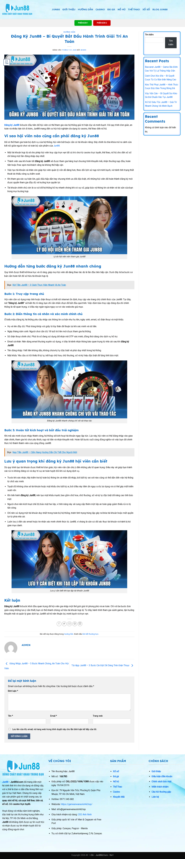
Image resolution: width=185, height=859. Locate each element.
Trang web (98, 716)
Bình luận (13, 691)
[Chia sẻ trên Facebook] (59, 623)
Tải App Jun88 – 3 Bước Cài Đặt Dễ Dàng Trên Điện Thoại (101, 665)
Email (53, 716)
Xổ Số (146, 9)
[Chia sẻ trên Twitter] (64, 623)
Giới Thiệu (68, 9)
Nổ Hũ (122, 9)
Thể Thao (134, 9)
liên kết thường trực (90, 634)
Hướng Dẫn (85, 9)
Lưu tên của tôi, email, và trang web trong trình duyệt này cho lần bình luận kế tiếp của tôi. (54, 729)
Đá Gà (111, 9)
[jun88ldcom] (17, 9)
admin (83, 50)
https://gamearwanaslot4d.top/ (76, 804)
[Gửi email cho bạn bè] (69, 623)
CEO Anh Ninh (85, 814)
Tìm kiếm (149, 34)
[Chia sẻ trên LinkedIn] (80, 623)
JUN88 (56, 9)
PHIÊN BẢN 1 (83, 23)
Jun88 (56, 145)
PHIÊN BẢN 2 (102, 23)
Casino (100, 9)
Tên (10, 716)
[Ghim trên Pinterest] (74, 623)
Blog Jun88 (160, 9)
